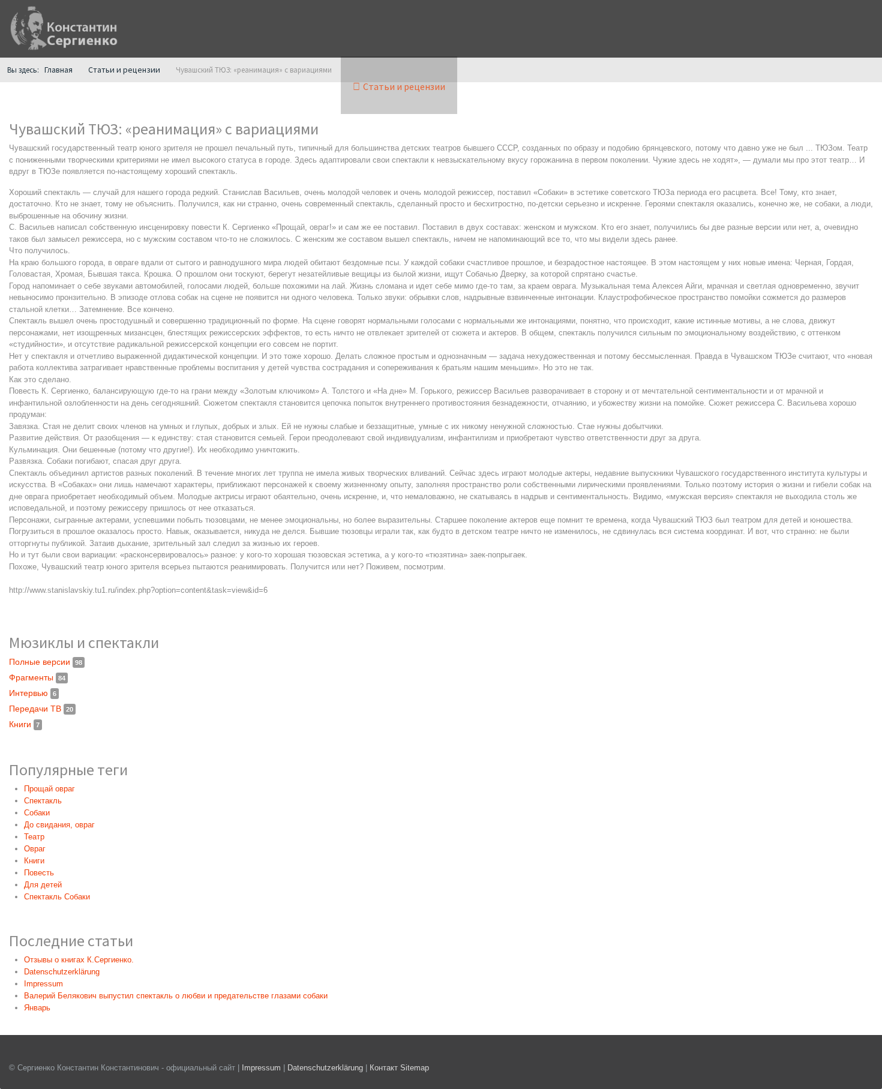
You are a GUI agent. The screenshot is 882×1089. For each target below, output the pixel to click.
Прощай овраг (49, 788)
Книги (24, 724)
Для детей (43, 884)
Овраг (35, 848)
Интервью (32, 693)
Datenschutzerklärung (326, 1067)
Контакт (384, 1067)
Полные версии (45, 662)
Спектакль (43, 800)
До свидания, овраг (59, 824)
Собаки (37, 812)
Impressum (261, 1067)
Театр (34, 836)
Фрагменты (37, 677)
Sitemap (414, 1067)
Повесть (39, 872)
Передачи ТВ (41, 708)
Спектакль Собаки (57, 896)
